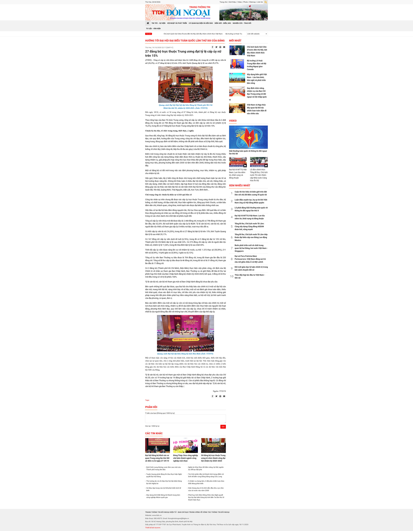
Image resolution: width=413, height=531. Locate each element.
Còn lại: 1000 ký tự (152, 426)
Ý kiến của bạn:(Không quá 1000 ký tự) (160, 413)
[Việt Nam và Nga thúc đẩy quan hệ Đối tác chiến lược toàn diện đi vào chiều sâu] (237, 108)
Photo (245, 2)
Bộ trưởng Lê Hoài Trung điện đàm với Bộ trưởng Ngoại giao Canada (218, 34)
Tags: (147, 400)
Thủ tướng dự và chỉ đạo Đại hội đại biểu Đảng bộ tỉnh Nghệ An (164, 482)
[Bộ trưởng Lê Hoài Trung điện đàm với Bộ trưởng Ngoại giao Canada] (237, 64)
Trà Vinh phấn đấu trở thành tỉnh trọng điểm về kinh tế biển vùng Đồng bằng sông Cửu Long (206, 475)
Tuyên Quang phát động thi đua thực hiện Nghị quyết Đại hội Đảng (164, 475)
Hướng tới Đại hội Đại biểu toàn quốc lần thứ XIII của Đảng (185, 40)
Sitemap (252, 2)
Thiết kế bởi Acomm (152, 528)
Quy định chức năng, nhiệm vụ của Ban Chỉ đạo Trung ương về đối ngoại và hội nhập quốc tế (248, 94)
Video (239, 2)
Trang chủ (223, 2)
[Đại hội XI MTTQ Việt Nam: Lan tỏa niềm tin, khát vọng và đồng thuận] (238, 162)
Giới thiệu (232, 2)
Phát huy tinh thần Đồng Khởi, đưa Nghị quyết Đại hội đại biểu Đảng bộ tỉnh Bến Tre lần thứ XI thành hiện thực (206, 497)
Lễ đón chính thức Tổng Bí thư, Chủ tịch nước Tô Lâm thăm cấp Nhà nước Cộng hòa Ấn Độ (259, 175)
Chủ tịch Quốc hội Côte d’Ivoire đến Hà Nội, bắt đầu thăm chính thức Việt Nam (159, 34)
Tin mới (148, 34)
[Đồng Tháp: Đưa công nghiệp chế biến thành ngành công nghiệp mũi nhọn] (185, 445)
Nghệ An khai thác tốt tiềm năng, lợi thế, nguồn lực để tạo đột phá (206, 468)
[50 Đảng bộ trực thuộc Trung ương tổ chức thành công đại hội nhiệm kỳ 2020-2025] (213, 445)
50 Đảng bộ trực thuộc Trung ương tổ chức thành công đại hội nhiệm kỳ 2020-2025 (213, 458)
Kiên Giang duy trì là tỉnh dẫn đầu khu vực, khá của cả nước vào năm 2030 (205, 489)
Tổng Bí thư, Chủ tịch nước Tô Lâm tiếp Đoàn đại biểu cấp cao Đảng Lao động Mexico (251, 237)
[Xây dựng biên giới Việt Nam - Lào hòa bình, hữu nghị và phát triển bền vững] (237, 78)
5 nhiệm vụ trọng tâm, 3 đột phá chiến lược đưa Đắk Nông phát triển (206, 482)
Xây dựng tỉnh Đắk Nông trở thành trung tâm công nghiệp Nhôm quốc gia (163, 496)
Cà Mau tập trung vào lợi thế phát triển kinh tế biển (163, 489)
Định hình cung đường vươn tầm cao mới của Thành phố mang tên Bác (163, 468)
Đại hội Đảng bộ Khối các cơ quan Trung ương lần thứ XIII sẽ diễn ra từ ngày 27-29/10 (157, 458)
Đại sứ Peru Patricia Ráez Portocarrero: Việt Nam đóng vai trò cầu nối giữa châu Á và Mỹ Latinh (250, 259)
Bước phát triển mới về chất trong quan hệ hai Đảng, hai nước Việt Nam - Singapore (251, 248)
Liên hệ (260, 2)
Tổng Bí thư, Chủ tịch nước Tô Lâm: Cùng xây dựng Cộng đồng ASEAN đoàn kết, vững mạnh (249, 226)
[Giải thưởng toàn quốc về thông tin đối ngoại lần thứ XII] (248, 137)
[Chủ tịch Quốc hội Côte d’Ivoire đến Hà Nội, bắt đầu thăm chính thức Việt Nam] (237, 50)
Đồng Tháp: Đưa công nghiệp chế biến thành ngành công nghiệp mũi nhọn (185, 458)
